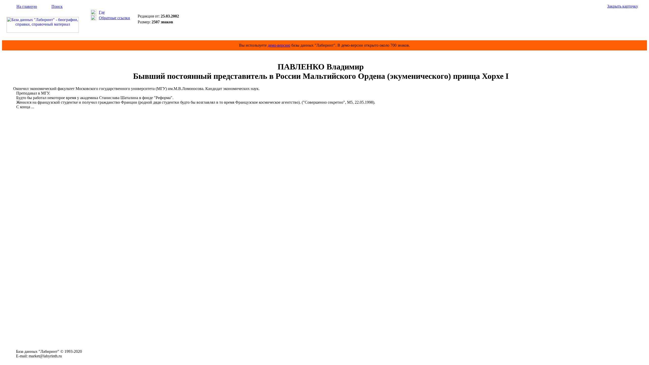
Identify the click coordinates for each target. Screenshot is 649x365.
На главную (26, 6)
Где (102, 12)
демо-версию (279, 45)
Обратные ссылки (114, 18)
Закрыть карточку (622, 6)
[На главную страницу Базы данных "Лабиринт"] (43, 31)
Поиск (57, 6)
